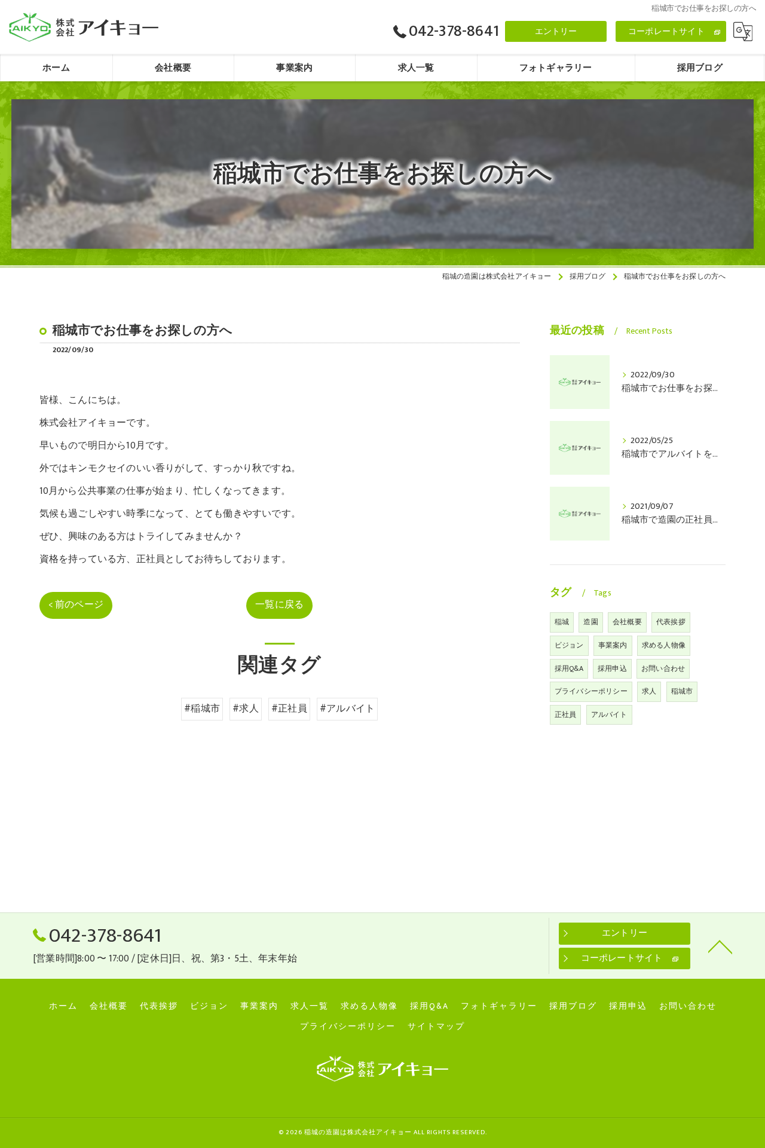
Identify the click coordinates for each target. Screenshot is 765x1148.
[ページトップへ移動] (720, 946)
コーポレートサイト (666, 31)
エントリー (556, 31)
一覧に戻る (279, 604)
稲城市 (682, 691)
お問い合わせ (663, 668)
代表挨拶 (671, 622)
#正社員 (289, 708)
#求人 (245, 708)
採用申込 (612, 668)
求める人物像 (664, 645)
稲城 (562, 622)
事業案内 (613, 645)
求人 (649, 691)
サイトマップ (436, 1026)
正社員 (566, 714)
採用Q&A (569, 668)
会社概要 (627, 622)
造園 (590, 622)
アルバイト (609, 714)
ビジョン (569, 645)
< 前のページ (75, 604)
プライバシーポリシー (591, 691)
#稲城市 (202, 708)
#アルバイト (347, 708)
